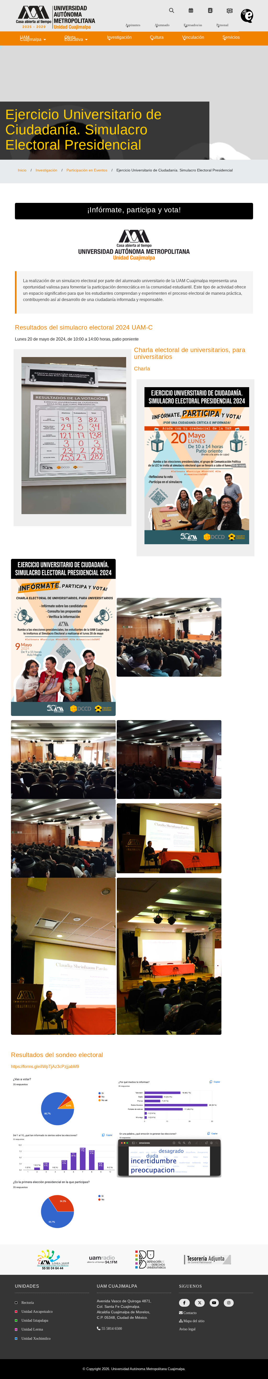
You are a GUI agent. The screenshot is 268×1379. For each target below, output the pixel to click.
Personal (222, 25)
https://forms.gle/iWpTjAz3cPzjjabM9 (45, 1066)
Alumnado (162, 25)
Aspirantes (132, 25)
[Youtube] (214, 1303)
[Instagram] (229, 1303)
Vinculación (193, 38)
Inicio (22, 170)
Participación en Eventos (86, 170)
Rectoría (27, 1303)
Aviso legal (187, 1329)
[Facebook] (184, 1303)
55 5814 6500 (112, 1329)
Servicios (231, 38)
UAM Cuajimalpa (31, 38)
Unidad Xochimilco (36, 1339)
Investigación (119, 38)
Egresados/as (193, 25)
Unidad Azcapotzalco (37, 1312)
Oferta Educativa (74, 38)
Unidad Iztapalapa (34, 1320)
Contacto (190, 1313)
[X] (200, 1303)
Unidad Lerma (32, 1329)
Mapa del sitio (193, 1321)
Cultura (157, 38)
